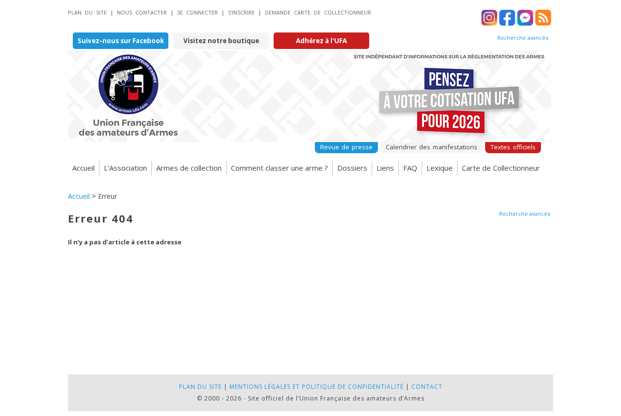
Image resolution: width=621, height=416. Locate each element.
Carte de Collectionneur (501, 168)
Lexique (439, 168)
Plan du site (87, 12)
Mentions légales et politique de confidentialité (316, 387)
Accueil (83, 168)
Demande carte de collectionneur (318, 12)
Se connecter (197, 12)
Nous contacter (142, 12)
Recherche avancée (523, 37)
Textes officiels (513, 147)
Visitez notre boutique (221, 40)
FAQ (410, 168)
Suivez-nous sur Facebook (121, 40)
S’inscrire (241, 12)
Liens (385, 168)
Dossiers (352, 168)
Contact (426, 387)
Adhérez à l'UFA (321, 40)
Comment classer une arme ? (279, 168)
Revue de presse (346, 147)
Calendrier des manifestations (431, 147)
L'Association (125, 168)
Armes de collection (189, 168)
